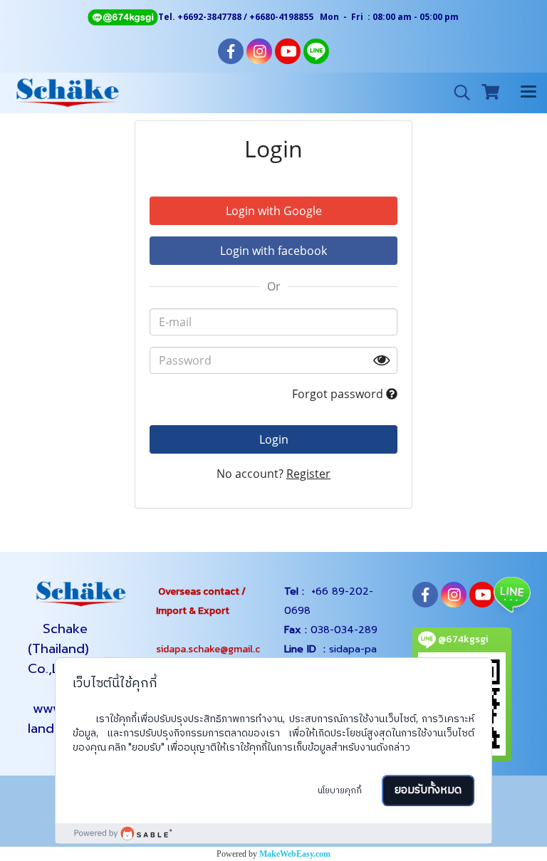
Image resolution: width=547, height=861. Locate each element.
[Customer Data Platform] (273, 833)
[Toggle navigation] (528, 92)
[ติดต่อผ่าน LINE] (511, 594)
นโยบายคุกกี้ (340, 791)
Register (308, 473)
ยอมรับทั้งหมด (428, 790)
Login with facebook (273, 251)
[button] (457, 92)
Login (273, 439)
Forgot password (339, 394)
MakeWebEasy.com (294, 854)
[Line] (122, 17)
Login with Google (274, 211)
